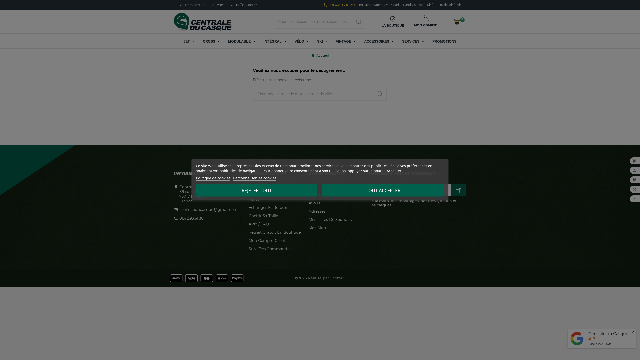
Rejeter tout (257, 191)
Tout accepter (383, 191)
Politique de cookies (213, 178)
